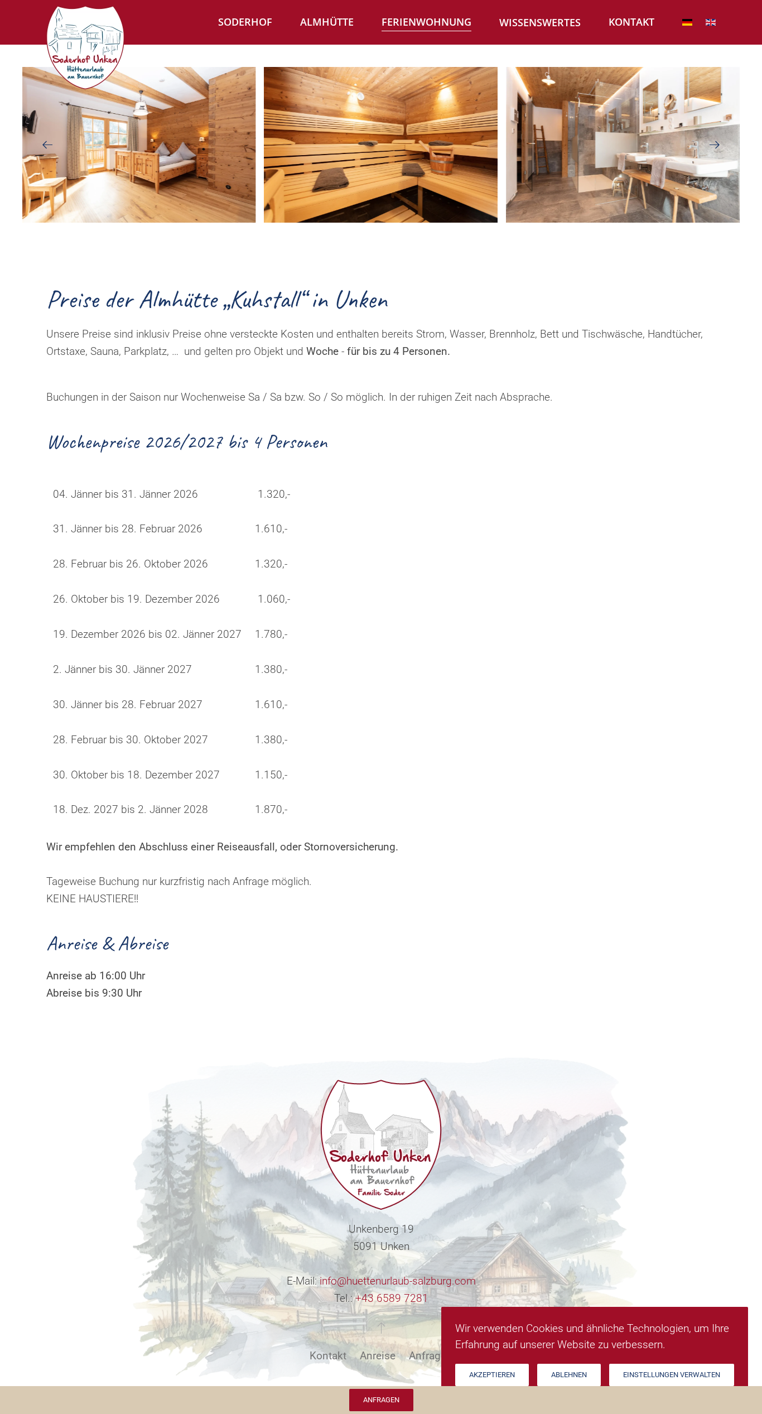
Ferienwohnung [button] (426, 21)
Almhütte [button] (327, 21)
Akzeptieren (492, 1374)
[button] (47, 145)
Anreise (378, 1355)
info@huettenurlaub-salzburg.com (398, 1280)
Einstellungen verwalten (671, 1374)
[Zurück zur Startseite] (85, 23)
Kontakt (328, 1355)
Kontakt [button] (631, 21)
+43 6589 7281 (391, 1298)
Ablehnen (569, 1374)
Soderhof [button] (245, 21)
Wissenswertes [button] (540, 22)
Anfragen (430, 1355)
